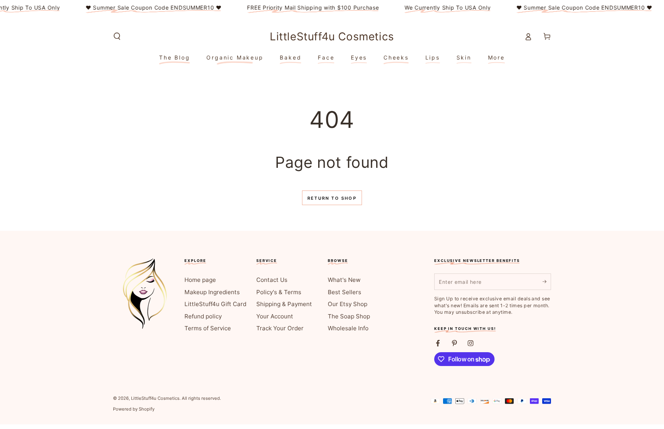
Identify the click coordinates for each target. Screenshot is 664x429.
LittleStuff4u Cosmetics (155, 398)
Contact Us (271, 279)
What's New (344, 279)
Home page (200, 279)
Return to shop (332, 198)
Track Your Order (280, 328)
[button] (117, 36)
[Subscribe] (547, 281)
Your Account (274, 316)
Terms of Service (207, 328)
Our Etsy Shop (347, 304)
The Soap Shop (349, 316)
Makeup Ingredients (212, 292)
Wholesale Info (348, 328)
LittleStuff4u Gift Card (215, 304)
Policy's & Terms (278, 292)
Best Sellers (344, 292)
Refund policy (203, 316)
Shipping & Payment (284, 304)
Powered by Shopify (133, 409)
